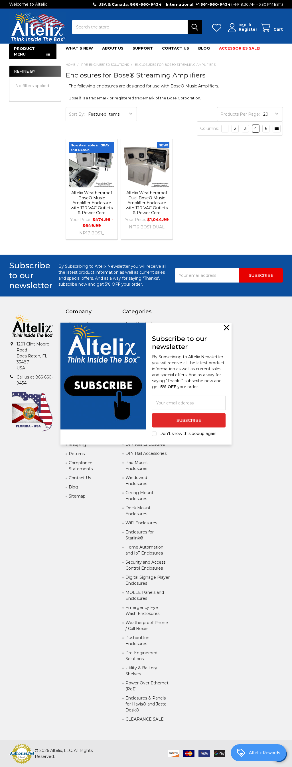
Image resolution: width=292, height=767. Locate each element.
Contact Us (175, 48)
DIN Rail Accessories (146, 453)
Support (143, 48)
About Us (112, 48)
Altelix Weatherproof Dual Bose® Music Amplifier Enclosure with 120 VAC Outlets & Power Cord (147, 202)
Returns (77, 453)
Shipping (77, 444)
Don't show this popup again (187, 433)
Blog (204, 48)
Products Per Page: (240, 114)
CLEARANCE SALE (144, 719)
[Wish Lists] (217, 27)
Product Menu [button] (24, 51)
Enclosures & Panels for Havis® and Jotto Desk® (146, 704)
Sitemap (77, 496)
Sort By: (77, 114)
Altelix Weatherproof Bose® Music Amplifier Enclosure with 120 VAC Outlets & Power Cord (92, 202)
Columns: (209, 128)
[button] (227, 327)
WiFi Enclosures (141, 522)
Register (248, 29)
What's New (79, 48)
